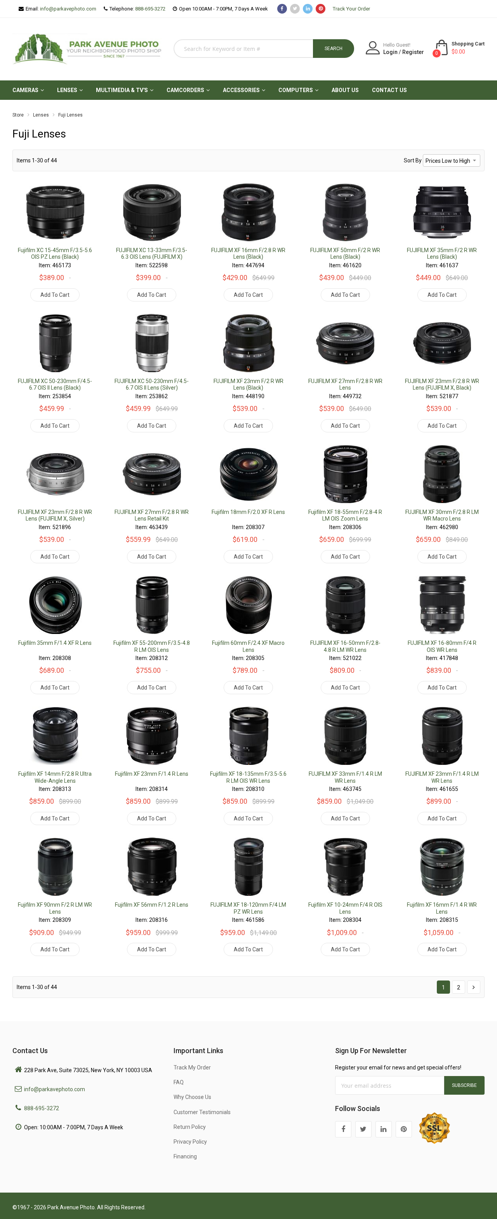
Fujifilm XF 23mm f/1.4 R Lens (151, 774)
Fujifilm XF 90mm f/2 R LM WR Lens (55, 908)
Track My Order (192, 1067)
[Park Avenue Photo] (87, 48)
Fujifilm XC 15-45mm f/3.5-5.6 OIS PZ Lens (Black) (55, 253)
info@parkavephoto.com (68, 9)
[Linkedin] (383, 1129)
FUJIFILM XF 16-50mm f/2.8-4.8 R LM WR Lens (345, 646)
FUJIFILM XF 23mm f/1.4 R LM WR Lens (442, 777)
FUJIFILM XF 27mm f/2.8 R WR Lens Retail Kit (152, 515)
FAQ (179, 1082)
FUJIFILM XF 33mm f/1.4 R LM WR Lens (345, 777)
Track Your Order (351, 9)
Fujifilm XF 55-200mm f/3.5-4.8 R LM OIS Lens (151, 646)
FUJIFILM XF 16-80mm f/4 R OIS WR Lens (442, 646)
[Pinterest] (404, 1129)
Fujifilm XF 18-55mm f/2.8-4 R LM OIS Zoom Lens (345, 515)
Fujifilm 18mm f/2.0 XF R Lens (248, 512)
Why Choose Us (192, 1097)
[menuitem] (25, 90)
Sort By (413, 160)
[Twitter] (363, 1129)
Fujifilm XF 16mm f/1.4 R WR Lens (442, 908)
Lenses (41, 115)
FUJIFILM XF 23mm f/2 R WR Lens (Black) (248, 384)
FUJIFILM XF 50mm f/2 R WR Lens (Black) (345, 253)
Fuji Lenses (70, 115)
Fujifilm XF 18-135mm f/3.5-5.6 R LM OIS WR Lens (248, 777)
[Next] (473, 987)
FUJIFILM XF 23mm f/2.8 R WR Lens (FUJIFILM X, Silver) (55, 515)
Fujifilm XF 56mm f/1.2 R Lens (151, 905)
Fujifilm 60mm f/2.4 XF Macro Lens (248, 646)
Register (413, 52)
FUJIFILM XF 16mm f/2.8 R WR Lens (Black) (248, 253)
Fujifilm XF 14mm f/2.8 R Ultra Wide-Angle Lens (55, 777)
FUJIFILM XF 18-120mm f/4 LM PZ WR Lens (248, 908)
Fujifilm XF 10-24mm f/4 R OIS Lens (345, 908)
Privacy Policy (190, 1142)
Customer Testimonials (202, 1112)
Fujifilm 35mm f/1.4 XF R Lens (55, 643)
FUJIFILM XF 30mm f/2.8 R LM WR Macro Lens (442, 515)
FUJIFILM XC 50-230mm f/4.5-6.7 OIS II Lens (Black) (55, 384)
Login (390, 52)
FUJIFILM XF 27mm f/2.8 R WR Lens (345, 384)
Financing (185, 1156)
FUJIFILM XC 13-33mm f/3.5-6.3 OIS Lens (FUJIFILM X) (151, 253)
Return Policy (190, 1127)
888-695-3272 (150, 9)
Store (18, 115)
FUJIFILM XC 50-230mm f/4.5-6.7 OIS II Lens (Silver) (152, 384)
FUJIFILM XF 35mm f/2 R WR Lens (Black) (442, 253)
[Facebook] (343, 1129)
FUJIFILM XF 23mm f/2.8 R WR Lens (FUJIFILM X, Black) (442, 384)
